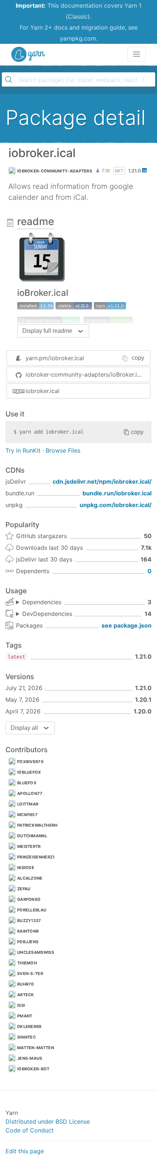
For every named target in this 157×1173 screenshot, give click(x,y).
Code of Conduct (29, 1130)
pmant (24, 1015)
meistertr (29, 846)
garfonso (29, 899)
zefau (24, 888)
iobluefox (29, 772)
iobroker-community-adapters (54, 171)
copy (138, 358)
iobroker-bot (33, 1068)
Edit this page (24, 1151)
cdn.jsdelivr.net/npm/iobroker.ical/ (102, 481)
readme (35, 221)
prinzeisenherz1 (36, 857)
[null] (110, 305)
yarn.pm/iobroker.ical (55, 358)
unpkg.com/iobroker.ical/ (116, 505)
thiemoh (27, 963)
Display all (24, 728)
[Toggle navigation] (136, 54)
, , (38, 602)
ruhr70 (25, 984)
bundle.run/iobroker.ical (117, 493)
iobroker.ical (43, 391)
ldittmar (27, 804)
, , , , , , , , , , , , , (44, 614)
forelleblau (31, 910)
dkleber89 (29, 1026)
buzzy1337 (29, 920)
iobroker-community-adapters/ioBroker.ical (85, 374)
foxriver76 (30, 761)
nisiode (25, 867)
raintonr (28, 931)
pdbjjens (27, 941)
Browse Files (63, 450)
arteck (25, 994)
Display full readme (47, 331)
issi (21, 1005)
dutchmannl (32, 835)
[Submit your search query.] (9, 79)
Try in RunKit (23, 450)
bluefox (27, 782)
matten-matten (35, 1047)
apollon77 (30, 793)
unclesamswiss (35, 952)
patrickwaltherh (37, 825)
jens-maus (29, 1058)
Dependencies (41, 602)
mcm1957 (27, 814)
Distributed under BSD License (47, 1121)
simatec (26, 1037)
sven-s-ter (30, 973)
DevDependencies (47, 613)
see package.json (127, 625)
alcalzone (30, 878)
